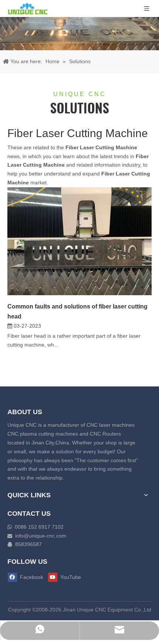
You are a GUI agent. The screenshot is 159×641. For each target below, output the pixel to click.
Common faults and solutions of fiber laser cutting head (77, 311)
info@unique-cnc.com (40, 536)
